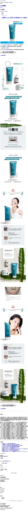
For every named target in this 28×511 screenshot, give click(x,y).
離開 (4, 509)
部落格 (3, 13)
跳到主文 (1, 7)
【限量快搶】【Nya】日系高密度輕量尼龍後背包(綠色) (9, 443)
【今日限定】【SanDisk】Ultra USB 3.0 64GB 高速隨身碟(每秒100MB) (11, 450)
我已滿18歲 (2, 509)
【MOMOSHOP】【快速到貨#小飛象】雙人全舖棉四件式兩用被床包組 (11, 446)
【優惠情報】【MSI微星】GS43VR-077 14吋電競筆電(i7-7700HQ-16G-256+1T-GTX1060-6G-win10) (14, 451)
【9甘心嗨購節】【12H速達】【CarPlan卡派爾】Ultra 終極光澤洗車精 (10, 444)
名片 (2, 14)
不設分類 (6, 11)
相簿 (2, 12)
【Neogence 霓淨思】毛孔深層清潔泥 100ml (8, 49)
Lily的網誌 (3, 5)
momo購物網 (8, 46)
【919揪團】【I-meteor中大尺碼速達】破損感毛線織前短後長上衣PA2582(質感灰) (12, 445)
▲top (1, 464)
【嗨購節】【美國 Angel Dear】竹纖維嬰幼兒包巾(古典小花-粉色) (10, 449)
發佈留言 (1, 470)
